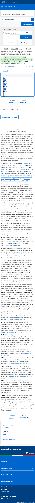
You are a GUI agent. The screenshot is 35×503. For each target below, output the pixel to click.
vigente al (7, 33)
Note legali (4, 489)
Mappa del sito (5, 492)
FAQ (2, 494)
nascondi (5, 71)
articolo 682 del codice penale (12, 245)
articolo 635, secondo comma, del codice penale (16, 364)
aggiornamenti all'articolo (9, 117)
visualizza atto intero (29, 67)
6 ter (7, 96)
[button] (27, 33)
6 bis (7, 94)
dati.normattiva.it (5, 499)
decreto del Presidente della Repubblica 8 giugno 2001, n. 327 (15, 180)
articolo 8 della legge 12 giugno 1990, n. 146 (20, 376)
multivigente (25, 43)
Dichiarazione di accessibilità (8, 496)
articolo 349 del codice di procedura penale (15, 320)
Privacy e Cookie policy (7, 487)
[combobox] (17, 19)
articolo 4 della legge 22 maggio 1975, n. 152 (16, 300)
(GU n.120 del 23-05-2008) (8, 67)
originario (10, 43)
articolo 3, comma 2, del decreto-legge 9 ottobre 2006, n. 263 (17, 164)
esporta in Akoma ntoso (8, 437)
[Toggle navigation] (30, 7)
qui (26, 14)
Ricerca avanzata (27, 24)
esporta (4, 434)
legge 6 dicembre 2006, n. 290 (20, 167)
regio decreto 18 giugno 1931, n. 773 (11, 332)
